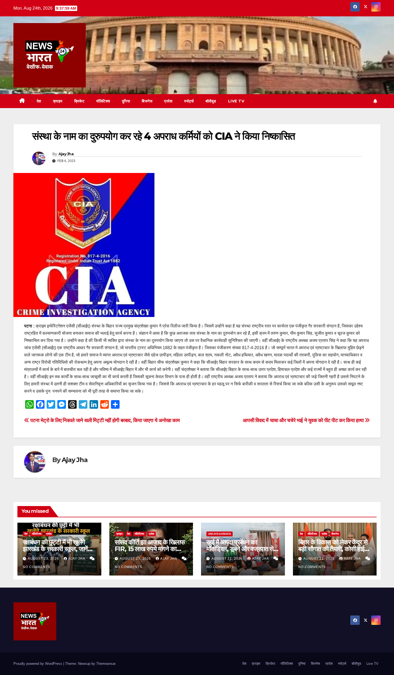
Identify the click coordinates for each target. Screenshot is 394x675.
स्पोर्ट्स (189, 101)
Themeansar (105, 664)
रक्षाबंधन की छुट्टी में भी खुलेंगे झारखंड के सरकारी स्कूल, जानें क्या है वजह (55, 548)
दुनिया (126, 101)
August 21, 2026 (227, 558)
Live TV (236, 101)
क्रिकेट (79, 101)
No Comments (36, 567)
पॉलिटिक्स (103, 101)
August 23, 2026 (44, 558)
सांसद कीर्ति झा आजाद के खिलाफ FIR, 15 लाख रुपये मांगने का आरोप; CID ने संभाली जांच (150, 548)
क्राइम (57, 101)
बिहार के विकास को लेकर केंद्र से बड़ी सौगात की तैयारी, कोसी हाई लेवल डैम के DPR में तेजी (332, 548)
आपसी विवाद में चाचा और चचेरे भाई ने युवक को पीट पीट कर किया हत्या (304, 420)
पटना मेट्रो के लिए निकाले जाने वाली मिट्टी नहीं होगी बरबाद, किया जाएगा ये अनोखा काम (104, 420)
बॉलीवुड (211, 101)
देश (39, 101)
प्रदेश (168, 101)
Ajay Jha (65, 154)
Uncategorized (219, 533)
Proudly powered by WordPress (38, 664)
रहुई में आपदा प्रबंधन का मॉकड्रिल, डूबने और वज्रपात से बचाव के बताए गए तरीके (239, 548)
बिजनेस (147, 101)
